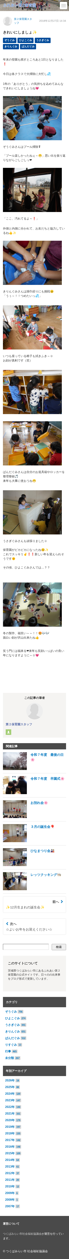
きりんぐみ (10, 46)
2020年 (10, 1120)
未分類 (9, 1058)
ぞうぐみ (9, 40)
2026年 (10, 1080)
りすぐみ (11, 1044)
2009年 (10, 1193)
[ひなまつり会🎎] (29, 865)
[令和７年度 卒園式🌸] (34, 793)
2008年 (10, 1199)
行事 (8, 1051)
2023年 (10, 1100)
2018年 (10, 1133)
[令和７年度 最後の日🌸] (34, 769)
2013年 (10, 1166)
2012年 (10, 1173)
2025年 (10, 1087)
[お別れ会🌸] (25, 817)
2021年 (10, 1113)
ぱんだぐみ (28, 46)
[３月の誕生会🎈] (29, 841)
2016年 (10, 1146)
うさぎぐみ (42, 40)
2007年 (10, 1206)
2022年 (10, 1106)
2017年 (10, 1140)
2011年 (10, 1179)
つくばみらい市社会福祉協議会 (22, 1233)
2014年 (10, 1159)
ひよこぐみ (25, 40)
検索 (59, 947)
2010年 (10, 1186)
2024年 (10, 1093)
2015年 (10, 1153)
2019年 (10, 1126)
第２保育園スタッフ (19, 724)
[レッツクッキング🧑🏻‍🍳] (32, 889)
